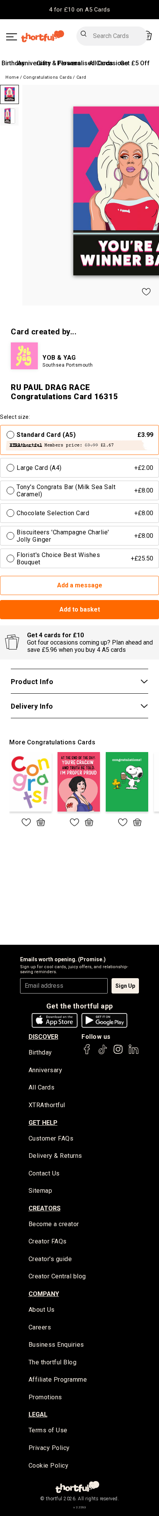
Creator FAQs (48, 1241)
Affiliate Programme (58, 1379)
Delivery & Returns (55, 1155)
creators (45, 1208)
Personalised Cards (85, 63)
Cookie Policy (49, 1465)
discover (43, 1036)
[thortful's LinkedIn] (133, 1052)
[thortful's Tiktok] (102, 1052)
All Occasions (108, 63)
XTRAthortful (47, 1105)
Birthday (13, 63)
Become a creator (54, 1224)
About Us (42, 1309)
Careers (40, 1327)
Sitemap (40, 1190)
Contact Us (44, 1173)
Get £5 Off (135, 63)
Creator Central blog (57, 1276)
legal (38, 1414)
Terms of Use (48, 1430)
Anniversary (34, 63)
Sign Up (125, 986)
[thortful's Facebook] (87, 1052)
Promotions (45, 1397)
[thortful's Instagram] (118, 1052)
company (44, 1294)
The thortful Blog (53, 1362)
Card (81, 77)
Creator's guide (50, 1259)
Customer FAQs (51, 1138)
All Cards (42, 1087)
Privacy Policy (49, 1448)
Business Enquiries (56, 1344)
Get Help (43, 1122)
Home (12, 77)
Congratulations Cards (47, 77)
